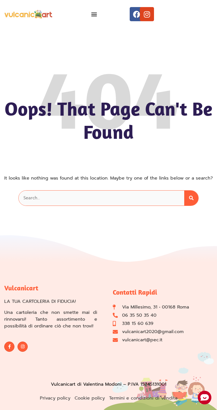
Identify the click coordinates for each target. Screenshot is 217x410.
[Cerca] (191, 198)
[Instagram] (147, 14)
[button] (94, 14)
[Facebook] (137, 14)
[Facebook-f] (9, 347)
